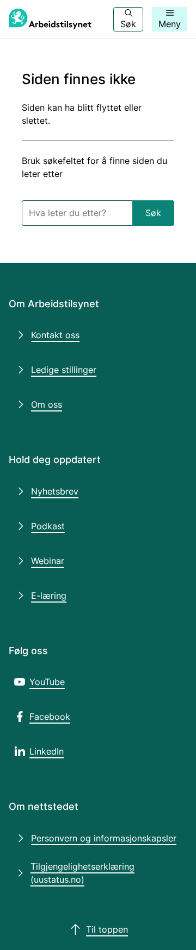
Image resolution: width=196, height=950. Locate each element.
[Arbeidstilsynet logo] (50, 19)
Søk (153, 212)
